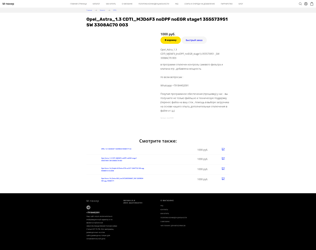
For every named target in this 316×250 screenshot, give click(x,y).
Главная (89, 10)
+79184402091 (93, 212)
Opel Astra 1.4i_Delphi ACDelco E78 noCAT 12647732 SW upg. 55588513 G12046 (122, 169)
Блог (241, 4)
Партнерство (227, 4)
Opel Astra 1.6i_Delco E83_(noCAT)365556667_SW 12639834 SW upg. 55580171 (122, 179)
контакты (164, 210)
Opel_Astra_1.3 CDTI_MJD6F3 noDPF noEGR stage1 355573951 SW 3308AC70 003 (119, 159)
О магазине (127, 4)
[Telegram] (88, 207)
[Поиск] (300, 3)
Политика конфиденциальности (153, 4)
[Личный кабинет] (306, 4)
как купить (111, 4)
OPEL (115, 10)
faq (161, 206)
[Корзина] (312, 4)
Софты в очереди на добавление (199, 4)
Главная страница (78, 4)
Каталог (96, 4)
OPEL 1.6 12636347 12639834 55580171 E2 (116, 149)
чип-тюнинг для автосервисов (172, 226)
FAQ (176, 4)
